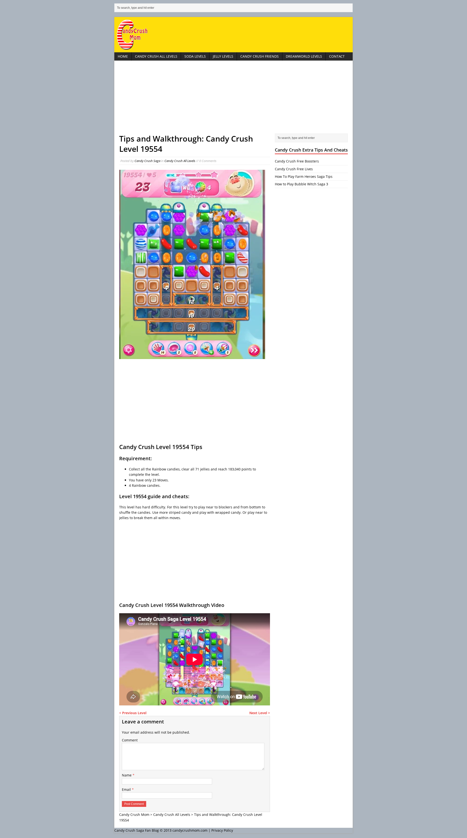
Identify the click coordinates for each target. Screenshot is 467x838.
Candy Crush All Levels (156, 56)
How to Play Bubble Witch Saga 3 (301, 184)
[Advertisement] (233, 99)
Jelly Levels (223, 56)
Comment (130, 740)
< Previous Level (132, 713)
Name (127, 775)
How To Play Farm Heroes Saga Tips (303, 176)
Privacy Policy (222, 830)
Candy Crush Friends (259, 56)
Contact (337, 56)
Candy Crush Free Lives (294, 169)
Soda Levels (195, 56)
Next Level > (259, 713)
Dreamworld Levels (304, 56)
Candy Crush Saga (147, 161)
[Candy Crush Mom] (233, 34)
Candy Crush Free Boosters (297, 161)
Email (127, 789)
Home (123, 56)
